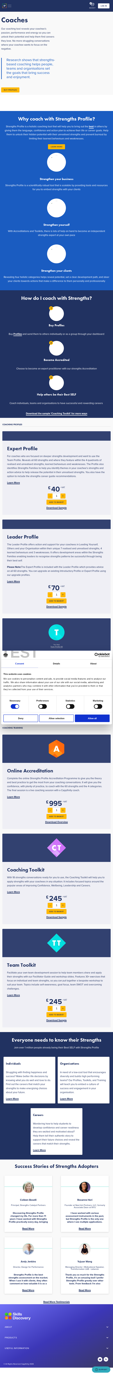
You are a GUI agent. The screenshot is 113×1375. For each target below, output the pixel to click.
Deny (20, 718)
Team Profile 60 (56, 647)
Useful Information (17, 1348)
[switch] (42, 706)
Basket (92, 8)
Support (103, 1370)
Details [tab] (56, 663)
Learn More (56, 147)
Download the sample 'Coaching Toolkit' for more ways (56, 413)
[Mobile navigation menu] (9, 6)
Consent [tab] (19, 663)
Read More (28, 1228)
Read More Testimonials (56, 1301)
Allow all (92, 718)
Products (11, 1337)
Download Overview (56, 822)
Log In (104, 6)
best (91, 126)
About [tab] (93, 663)
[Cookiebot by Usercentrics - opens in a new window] (97, 655)
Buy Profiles (10, 90)
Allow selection (56, 718)
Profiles (17, 334)
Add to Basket (56, 502)
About (8, 1327)
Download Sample (56, 507)
